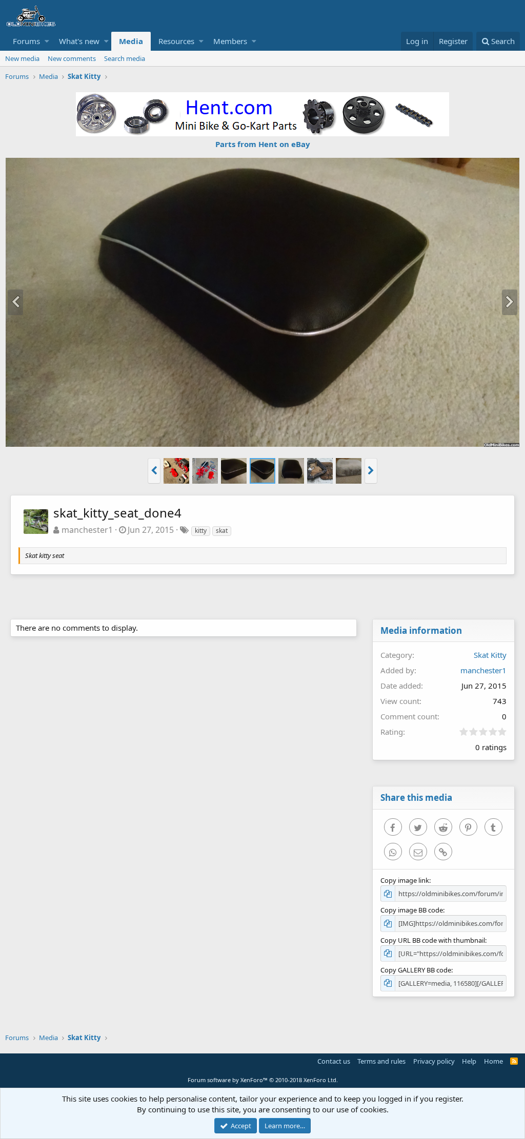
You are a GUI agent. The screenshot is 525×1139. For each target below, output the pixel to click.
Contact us (333, 1061)
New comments (72, 58)
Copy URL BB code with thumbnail (432, 940)
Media (131, 41)
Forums (26, 41)
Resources (176, 41)
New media (22, 58)
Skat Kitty (490, 655)
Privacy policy (434, 1061)
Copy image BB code (411, 910)
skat (222, 530)
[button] (47, 41)
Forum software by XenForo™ (263, 1080)
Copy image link (404, 880)
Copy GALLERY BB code (415, 970)
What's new (79, 41)
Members (230, 41)
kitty (201, 530)
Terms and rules (381, 1061)
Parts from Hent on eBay (262, 144)
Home (493, 1061)
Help (469, 1061)
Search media (124, 58)
